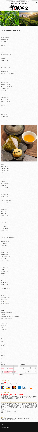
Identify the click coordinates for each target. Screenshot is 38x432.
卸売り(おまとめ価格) (4, 354)
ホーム (2, 424)
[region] (19, 18)
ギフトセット (3, 352)
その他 (2, 358)
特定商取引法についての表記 (5, 427)
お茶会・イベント (3, 351)
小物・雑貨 (2, 347)
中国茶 (2, 338)
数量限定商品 (3, 355)
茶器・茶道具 (3, 345)
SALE (2, 348)
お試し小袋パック (3, 344)
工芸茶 (2, 341)
